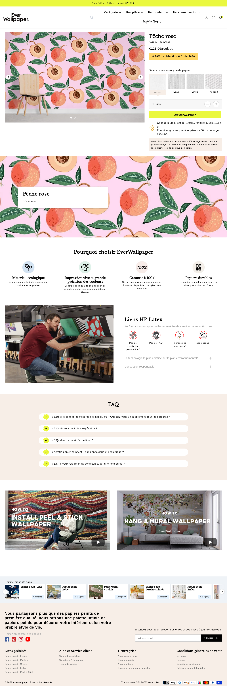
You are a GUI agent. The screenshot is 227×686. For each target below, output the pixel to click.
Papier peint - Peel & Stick (19, 672)
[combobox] (68, 17)
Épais (176, 92)
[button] (71, 117)
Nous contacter (126, 664)
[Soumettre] (92, 17)
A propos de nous (127, 656)
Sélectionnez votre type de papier (170, 70)
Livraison (182, 656)
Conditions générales (188, 664)
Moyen (157, 92)
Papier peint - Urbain (16, 664)
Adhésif (214, 92)
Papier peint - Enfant (16, 668)
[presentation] (8, 77)
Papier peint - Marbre (16, 660)
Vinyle (195, 92)
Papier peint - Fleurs (16, 656)
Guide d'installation (69, 656)
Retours (181, 660)
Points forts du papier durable (134, 668)
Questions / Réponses (71, 660)
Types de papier (68, 664)
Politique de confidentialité (191, 668)
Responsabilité (126, 660)
